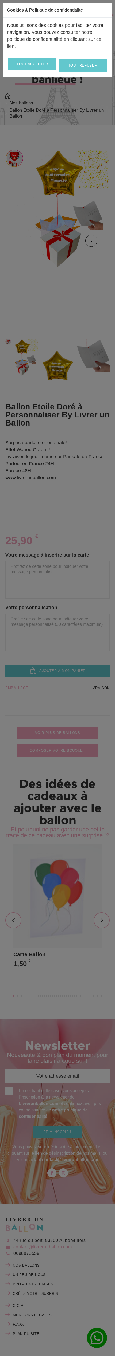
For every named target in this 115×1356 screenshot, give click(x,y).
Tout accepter (32, 64)
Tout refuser (82, 65)
